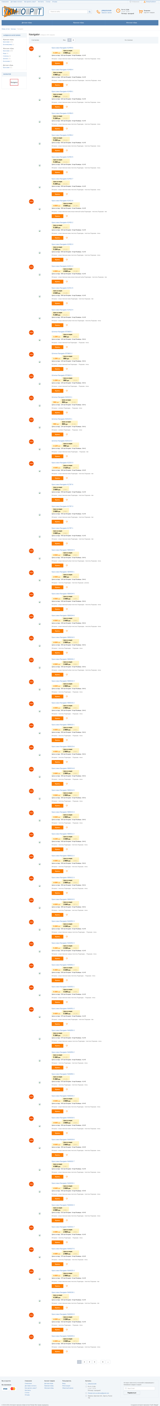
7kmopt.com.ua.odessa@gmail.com (98, 1393)
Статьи (48, 1)
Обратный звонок (67, 1388)
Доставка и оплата (16, 1)
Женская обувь (49, 1388)
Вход (63, 1383)
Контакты (41, 1)
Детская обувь (48, 1383)
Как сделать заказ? (30, 1)
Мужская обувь (49, 1386)
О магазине (5, 1)
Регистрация (66, 1385)
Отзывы (54, 1)
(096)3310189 (92, 1384)
